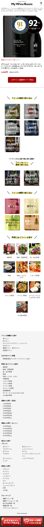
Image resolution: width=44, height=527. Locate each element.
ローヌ (24, 451)
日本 (4, 488)
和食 (4, 374)
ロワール (6, 451)
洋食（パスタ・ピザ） (10, 376)
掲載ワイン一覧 (8, 498)
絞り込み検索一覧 (9, 503)
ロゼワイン (6, 346)
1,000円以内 (7, 404)
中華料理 (6, 379)
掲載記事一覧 (7, 506)
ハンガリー (6, 476)
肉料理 (5, 367)
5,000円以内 (7, 411)
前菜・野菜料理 (8, 369)
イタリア (6, 474)
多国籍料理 (6, 390)
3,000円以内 (7, 408)
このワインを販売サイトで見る (22, 80)
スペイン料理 (7, 386)
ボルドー (6, 446)
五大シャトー (26, 446)
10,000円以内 (7, 413)
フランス (6, 469)
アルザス (6, 454)
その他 (5, 490)
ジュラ (5, 461)
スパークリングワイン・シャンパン (15, 343)
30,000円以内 (7, 415)
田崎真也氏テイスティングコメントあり (16, 359)
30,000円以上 (7, 418)
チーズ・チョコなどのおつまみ (13, 393)
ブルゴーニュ (7, 449)
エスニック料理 (8, 388)
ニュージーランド (9, 485)
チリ (4, 481)
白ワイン (6, 341)
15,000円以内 (7, 431)
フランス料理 (7, 383)
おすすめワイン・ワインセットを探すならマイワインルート (17, 8)
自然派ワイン (7, 350)
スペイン (6, 471)
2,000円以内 (7, 406)
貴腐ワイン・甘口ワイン (11, 348)
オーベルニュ (7, 458)
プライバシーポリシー (10, 508)
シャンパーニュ (27, 449)
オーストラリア (8, 483)
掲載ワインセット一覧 (10, 501)
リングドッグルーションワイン (31, 455)
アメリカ (6, 478)
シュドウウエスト (28, 458)
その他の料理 (7, 395)
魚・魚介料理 (7, 372)
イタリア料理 (7, 381)
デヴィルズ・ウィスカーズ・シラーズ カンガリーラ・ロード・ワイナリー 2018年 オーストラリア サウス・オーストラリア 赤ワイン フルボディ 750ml (22, 10)
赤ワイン (36, 8)
